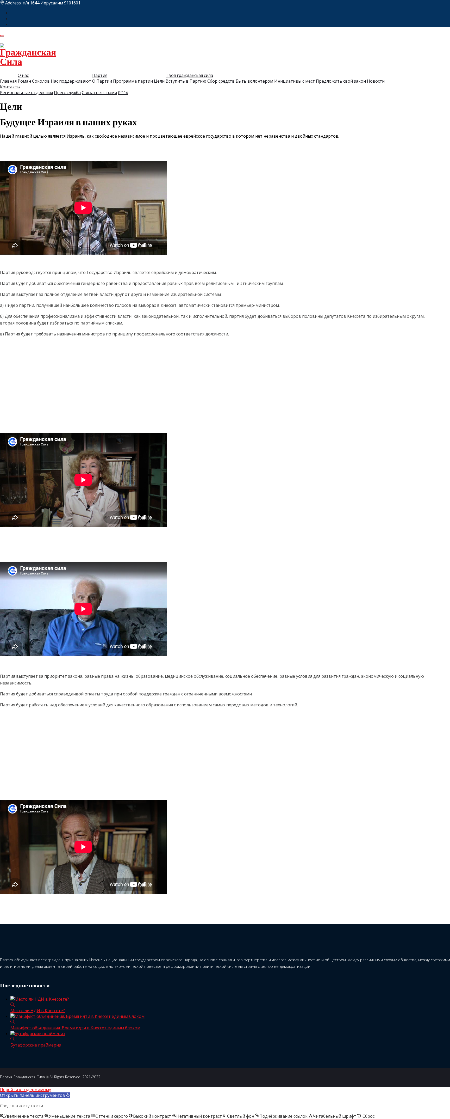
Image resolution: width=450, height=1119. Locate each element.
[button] (35, 1095)
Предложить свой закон (341, 81)
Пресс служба (67, 92)
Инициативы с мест (294, 81)
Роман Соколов (34, 81)
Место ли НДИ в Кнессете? (37, 1010)
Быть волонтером (254, 81)
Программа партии (133, 81)
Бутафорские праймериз (35, 1045)
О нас (23, 75)
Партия (99, 75)
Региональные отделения (26, 92)
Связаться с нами (99, 92)
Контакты (10, 87)
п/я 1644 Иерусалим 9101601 (51, 3)
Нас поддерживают (71, 81)
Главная (8, 81)
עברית (123, 92)
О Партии (102, 81)
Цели (159, 81)
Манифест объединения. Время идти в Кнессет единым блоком (75, 1028)
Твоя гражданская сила (189, 75)
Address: (42, 3)
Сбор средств (221, 81)
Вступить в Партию (186, 81)
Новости (376, 81)
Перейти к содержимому (25, 1089)
